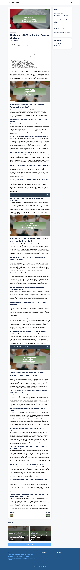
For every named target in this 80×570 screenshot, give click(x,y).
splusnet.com (14, 2)
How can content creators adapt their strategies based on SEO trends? (22, 60)
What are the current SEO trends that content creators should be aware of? (23, 61)
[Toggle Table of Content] (48, 44)
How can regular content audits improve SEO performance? (21, 65)
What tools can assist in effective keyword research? (20, 55)
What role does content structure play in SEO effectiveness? (21, 59)
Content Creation (13, 32)
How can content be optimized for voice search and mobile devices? (22, 62)
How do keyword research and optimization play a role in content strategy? (23, 54)
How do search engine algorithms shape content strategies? (21, 48)
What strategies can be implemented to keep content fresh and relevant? (23, 66)
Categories (59, 554)
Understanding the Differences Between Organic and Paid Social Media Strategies (62, 21)
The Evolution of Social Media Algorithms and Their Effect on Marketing (62, 33)
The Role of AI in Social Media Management (60, 29)
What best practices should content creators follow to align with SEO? (22, 64)
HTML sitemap (43, 554)
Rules (58, 558)
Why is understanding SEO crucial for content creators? (20, 49)
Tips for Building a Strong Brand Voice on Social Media (62, 16)
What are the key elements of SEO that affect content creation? (21, 47)
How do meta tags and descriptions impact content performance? (21, 58)
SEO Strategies (57, 45)
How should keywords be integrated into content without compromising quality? (24, 56)
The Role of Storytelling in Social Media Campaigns (61, 25)
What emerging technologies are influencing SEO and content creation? (22, 63)
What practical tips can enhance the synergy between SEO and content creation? (24, 67)
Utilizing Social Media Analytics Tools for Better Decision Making (62, 12)
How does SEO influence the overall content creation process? (21, 46)
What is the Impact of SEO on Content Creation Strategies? (20, 45)
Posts (58, 556)
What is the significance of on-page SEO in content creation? (21, 57)
